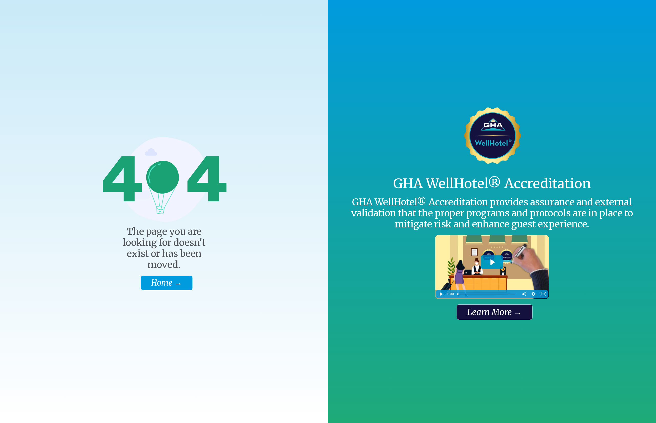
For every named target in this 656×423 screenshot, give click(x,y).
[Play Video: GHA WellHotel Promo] (492, 262)
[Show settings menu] (533, 294)
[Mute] (524, 294)
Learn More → (494, 312)
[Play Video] (441, 294)
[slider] (487, 294)
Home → (166, 283)
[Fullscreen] (543, 294)
